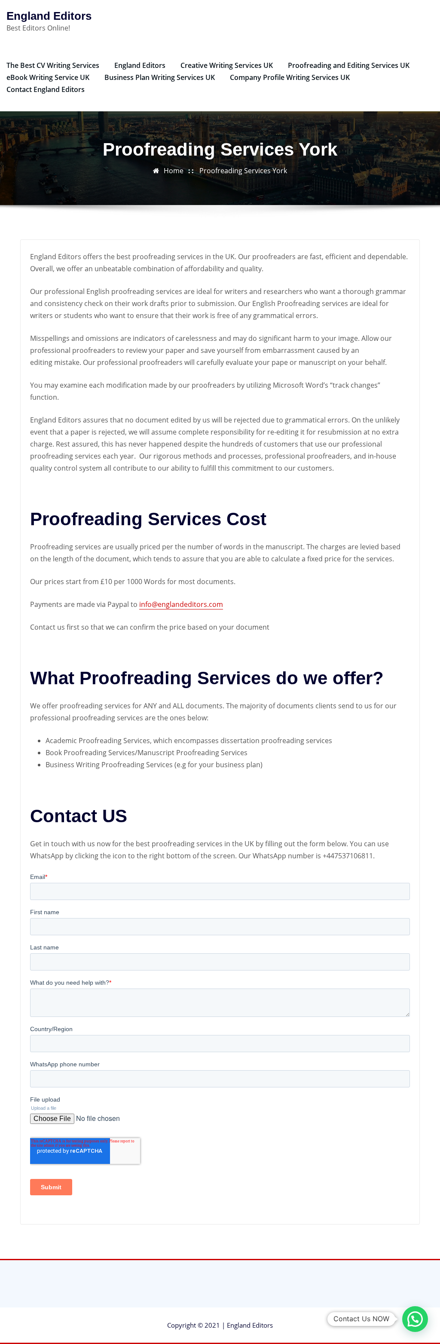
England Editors (49, 16)
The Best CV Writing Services (52, 65)
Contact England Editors (45, 89)
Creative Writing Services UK (226, 65)
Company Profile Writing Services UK (290, 77)
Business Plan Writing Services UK (159, 77)
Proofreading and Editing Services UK (348, 65)
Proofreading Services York (243, 170)
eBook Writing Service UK (47, 77)
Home (173, 170)
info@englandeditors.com (181, 604)
